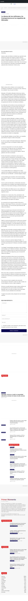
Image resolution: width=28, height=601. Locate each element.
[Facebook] (2, 517)
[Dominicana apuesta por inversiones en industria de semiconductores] (5, 526)
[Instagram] (4, 517)
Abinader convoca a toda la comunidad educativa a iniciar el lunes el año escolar (13, 395)
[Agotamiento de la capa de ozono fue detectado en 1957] (5, 541)
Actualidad (3, 392)
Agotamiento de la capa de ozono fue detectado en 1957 (17, 539)
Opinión (5, 7)
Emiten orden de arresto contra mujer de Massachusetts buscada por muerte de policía (18, 421)
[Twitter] (6, 517)
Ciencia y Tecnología (13, 533)
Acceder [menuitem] (2, 1)
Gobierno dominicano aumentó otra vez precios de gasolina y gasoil (18, 479)
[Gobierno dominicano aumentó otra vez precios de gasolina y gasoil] (5, 479)
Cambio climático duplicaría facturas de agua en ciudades (18, 531)
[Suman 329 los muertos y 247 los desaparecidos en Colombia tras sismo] (5, 438)
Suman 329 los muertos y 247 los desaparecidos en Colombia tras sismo (17, 436)
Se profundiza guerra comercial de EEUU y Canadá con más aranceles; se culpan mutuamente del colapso (18, 429)
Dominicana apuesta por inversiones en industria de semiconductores (18, 524)
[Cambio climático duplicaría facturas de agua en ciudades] (5, 533)
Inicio (2, 7)
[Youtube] (8, 517)
